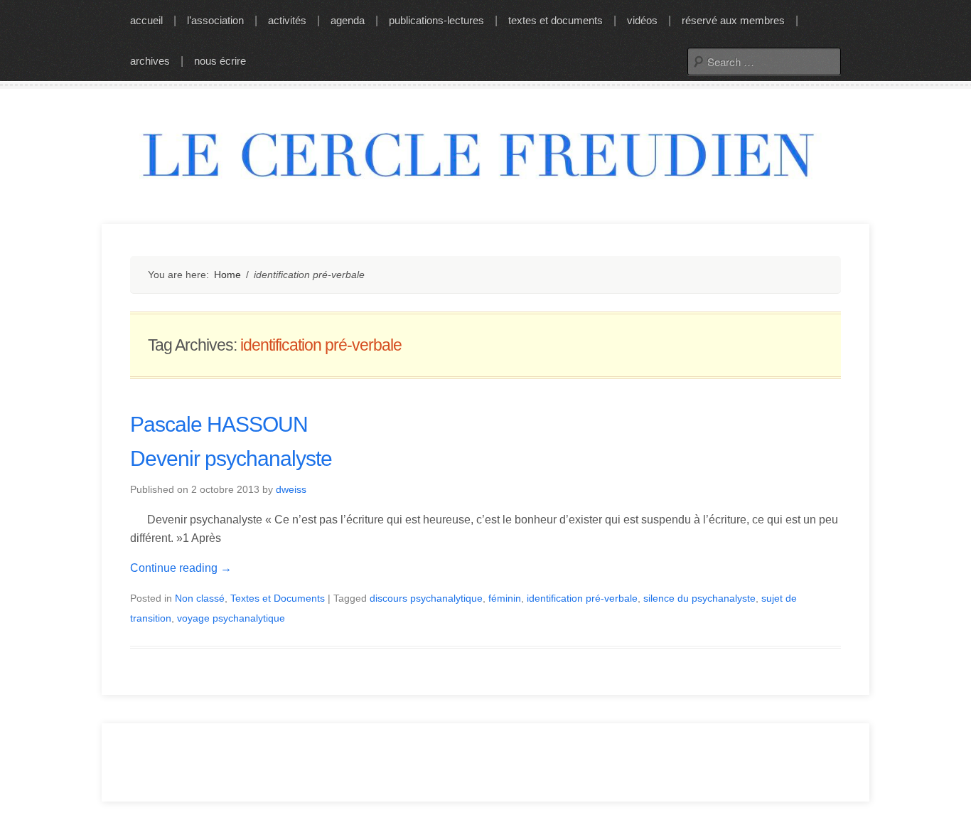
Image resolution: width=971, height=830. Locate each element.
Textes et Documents (277, 598)
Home (227, 274)
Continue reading (181, 568)
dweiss (291, 489)
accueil (146, 20)
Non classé (200, 598)
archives (150, 61)
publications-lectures (436, 20)
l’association (215, 20)
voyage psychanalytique (231, 618)
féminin (504, 598)
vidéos (642, 20)
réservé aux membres (733, 20)
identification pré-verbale (582, 598)
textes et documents (555, 20)
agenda (348, 20)
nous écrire (220, 61)
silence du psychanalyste (699, 598)
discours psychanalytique (426, 598)
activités (287, 20)
